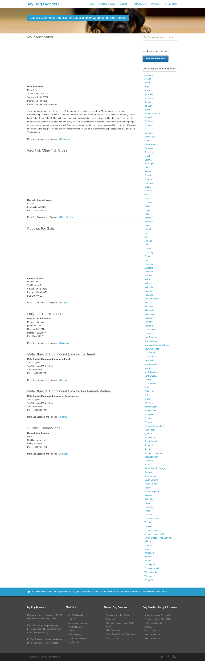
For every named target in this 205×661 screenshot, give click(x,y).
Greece (147, 194)
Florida (147, 171)
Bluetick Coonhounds (43, 428)
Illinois (147, 210)
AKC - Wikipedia (152, 638)
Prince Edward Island (154, 426)
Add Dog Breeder (107, 4)
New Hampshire (151, 349)
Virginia (147, 560)
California (64, 343)
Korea (147, 256)
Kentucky (148, 252)
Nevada (148, 333)
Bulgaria (148, 117)
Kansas (148, 248)
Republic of (149, 437)
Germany (148, 183)
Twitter (162, 656)
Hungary (148, 202)
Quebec (148, 433)
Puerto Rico (149, 430)
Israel (147, 233)
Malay (147, 283)
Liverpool (148, 268)
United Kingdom (151, 530)
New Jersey (149, 352)
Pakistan (148, 403)
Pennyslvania (150, 410)
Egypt (147, 156)
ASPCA (148, 627)
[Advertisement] (81, 62)
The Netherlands (152, 518)
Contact (123, 4)
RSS (174, 656)
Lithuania (148, 264)
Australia (148, 98)
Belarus (148, 102)
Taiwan (147, 503)
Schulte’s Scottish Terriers (118, 615)
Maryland (148, 295)
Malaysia (148, 287)
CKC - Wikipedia (152, 634)
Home (91, 4)
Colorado (64, 454)
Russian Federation (153, 453)
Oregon (147, 399)
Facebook (168, 656)
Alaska (147, 79)
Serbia (147, 464)
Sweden (148, 495)
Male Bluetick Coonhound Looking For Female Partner (69, 391)
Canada (148, 125)
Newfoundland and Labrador (157, 345)
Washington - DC (152, 568)
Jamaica (148, 241)
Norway (147, 380)
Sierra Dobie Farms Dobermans (120, 634)
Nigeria (147, 368)
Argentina (148, 86)
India (146, 214)
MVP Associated (40, 37)
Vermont (148, 557)
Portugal (148, 422)
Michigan (64, 302)
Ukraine (148, 526)
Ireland (147, 229)
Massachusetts (151, 299)
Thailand (148, 514)
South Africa (150, 476)
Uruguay (148, 545)
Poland (147, 418)
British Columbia (152, 113)
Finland (147, 167)
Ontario (147, 395)
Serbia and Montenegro (155, 468)
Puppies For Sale (40, 228)
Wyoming (148, 580)
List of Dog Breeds (153, 623)
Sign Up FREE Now (155, 58)
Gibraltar (148, 190)
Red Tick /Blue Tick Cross (47, 150)
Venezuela (149, 553)
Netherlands (150, 329)
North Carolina (66, 217)
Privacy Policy (74, 634)
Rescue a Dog (170, 4)
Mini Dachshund (113, 630)
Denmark (148, 152)
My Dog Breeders (43, 4)
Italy (146, 237)
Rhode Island (150, 441)
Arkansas (148, 94)
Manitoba (148, 291)
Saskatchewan (151, 457)
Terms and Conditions (78, 638)
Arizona (148, 90)
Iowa (146, 225)
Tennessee (149, 507)
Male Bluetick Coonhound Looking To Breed (61, 354)
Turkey (147, 522)
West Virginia (150, 572)
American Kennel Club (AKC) (157, 615)
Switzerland (149, 499)
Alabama (148, 75)
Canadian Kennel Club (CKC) (157, 619)
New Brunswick (151, 337)
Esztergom (149, 163)
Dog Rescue (73, 642)
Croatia (147, 140)
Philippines (149, 414)
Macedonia (149, 275)
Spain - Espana (151, 491)
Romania (148, 445)
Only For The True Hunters (47, 314)
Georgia (63, 380)
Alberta (147, 82)
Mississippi (149, 314)
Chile (146, 129)
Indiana (147, 218)
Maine (147, 279)
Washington (149, 564)
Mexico (147, 302)
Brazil (147, 110)
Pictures (155, 4)
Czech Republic (151, 144)
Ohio (146, 387)
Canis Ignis (111, 619)
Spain (147, 488)
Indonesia (148, 221)
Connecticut (150, 137)
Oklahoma (149, 391)
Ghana (147, 187)
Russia (147, 449)
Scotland (148, 460)
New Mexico (150, 356)
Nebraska (148, 326)
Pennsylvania (150, 407)
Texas (147, 511)
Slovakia (148, 472)
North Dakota (150, 376)
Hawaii (147, 198)
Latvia (147, 260)
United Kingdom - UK (154, 534)
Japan (147, 244)
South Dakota (150, 484)
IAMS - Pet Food (152, 630)
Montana (148, 322)
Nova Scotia (150, 383)
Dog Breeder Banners (77, 623)
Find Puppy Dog (139, 4)
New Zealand (150, 364)
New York (148, 360)
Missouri (148, 318)
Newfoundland (150, 341)
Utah (146, 549)
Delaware (148, 148)
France (147, 175)
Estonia (148, 160)
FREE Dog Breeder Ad (156, 591)
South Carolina (151, 480)
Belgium (148, 106)
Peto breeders (112, 638)
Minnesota (65, 139)
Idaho (147, 206)
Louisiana (148, 271)
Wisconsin (149, 576)
